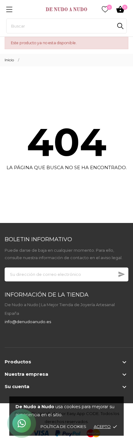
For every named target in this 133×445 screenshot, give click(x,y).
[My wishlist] (105, 9)
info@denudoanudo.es (28, 321)
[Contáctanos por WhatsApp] (21, 423)
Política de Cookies (63, 426)
